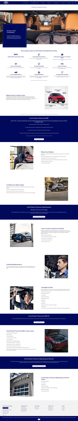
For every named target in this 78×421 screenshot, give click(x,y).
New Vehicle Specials (24, 408)
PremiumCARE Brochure (39, 139)
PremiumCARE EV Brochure (39, 322)
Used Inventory (37, 408)
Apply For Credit (23, 407)
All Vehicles (37, 406)
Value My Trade (50, 407)
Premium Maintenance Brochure (39, 216)
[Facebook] (3, 415)
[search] (75, 2)
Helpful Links (51, 406)
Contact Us (63, 407)
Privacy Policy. (73, 417)
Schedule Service (50, 408)
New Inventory (37, 407)
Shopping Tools (24, 406)
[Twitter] (5, 415)
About (63, 406)
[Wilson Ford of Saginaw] (10, 2)
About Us (63, 408)
